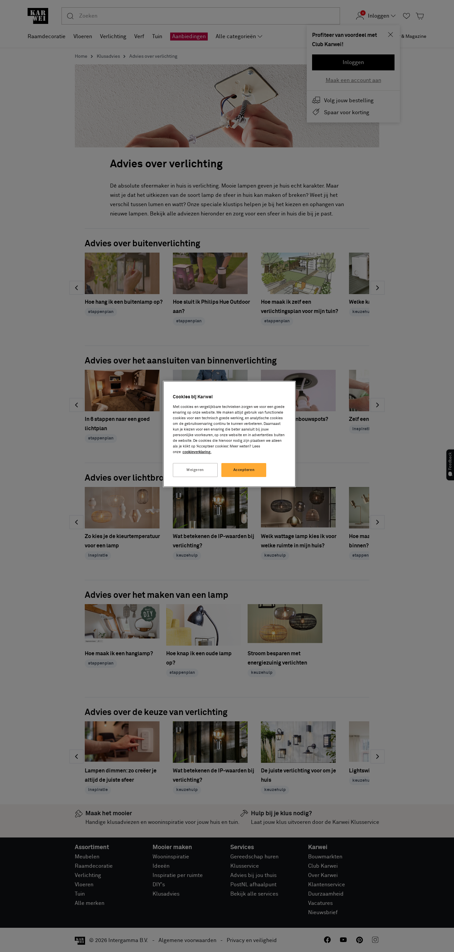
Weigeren (195, 470)
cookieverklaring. (196, 452)
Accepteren (244, 470)
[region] (229, 434)
